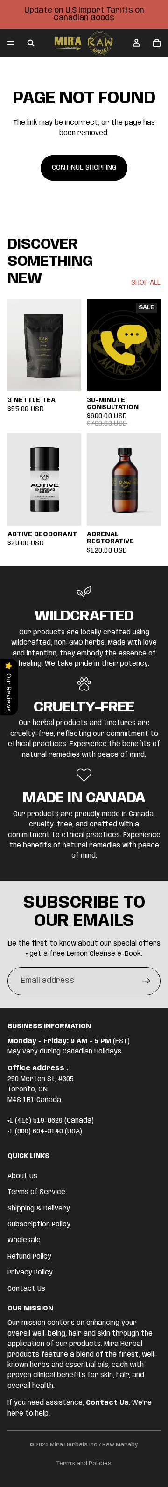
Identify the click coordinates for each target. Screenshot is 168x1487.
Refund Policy (29, 1256)
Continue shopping (84, 167)
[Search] (31, 43)
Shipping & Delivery (38, 1208)
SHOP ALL (146, 282)
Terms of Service (36, 1192)
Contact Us (26, 1288)
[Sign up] (146, 981)
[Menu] (10, 43)
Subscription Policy (38, 1224)
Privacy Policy (30, 1272)
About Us (22, 1176)
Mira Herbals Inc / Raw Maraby (94, 1445)
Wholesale (24, 1240)
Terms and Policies (84, 1463)
